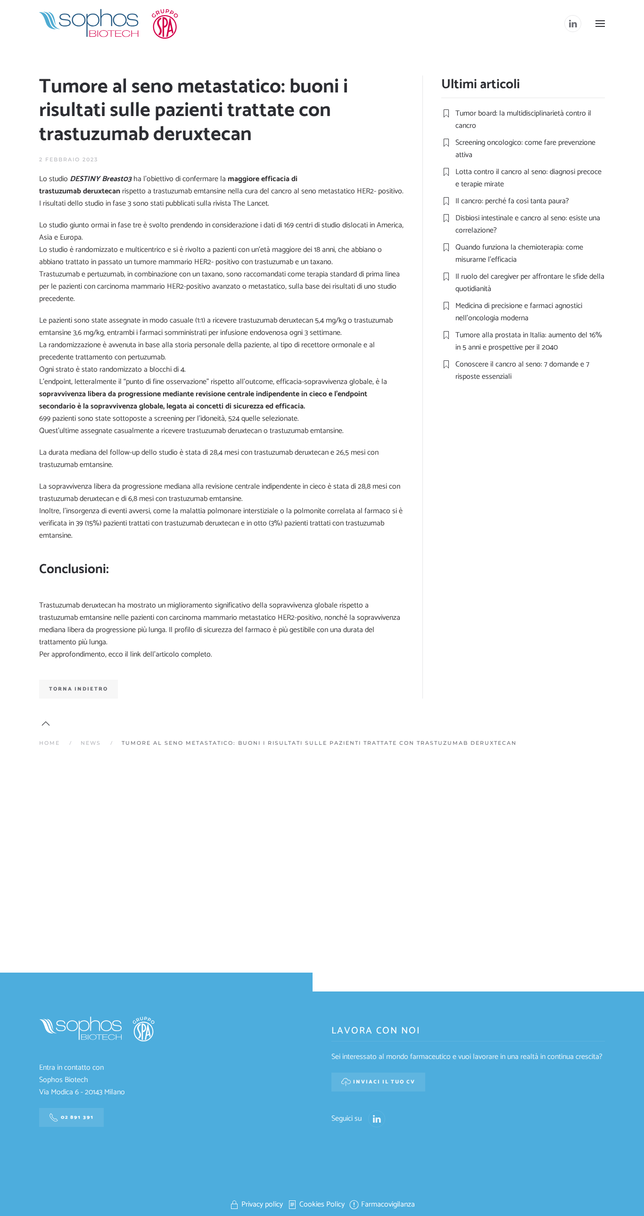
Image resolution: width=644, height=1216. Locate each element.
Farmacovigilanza (388, 1205)
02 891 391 (77, 1117)
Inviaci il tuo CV (384, 1082)
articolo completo (183, 654)
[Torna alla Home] (110, 23)
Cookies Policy (322, 1205)
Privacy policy (262, 1205)
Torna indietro (78, 689)
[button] (600, 23)
